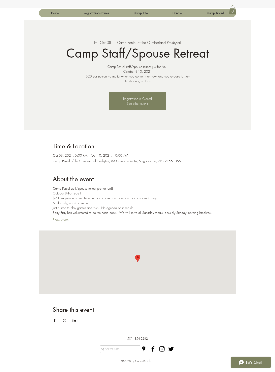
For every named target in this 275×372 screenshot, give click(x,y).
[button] (140, 13)
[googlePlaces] (143, 348)
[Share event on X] (64, 320)
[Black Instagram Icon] (161, 348)
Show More (60, 219)
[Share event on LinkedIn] (74, 320)
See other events (137, 103)
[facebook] (152, 348)
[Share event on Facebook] (55, 320)
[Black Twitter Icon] (171, 348)
